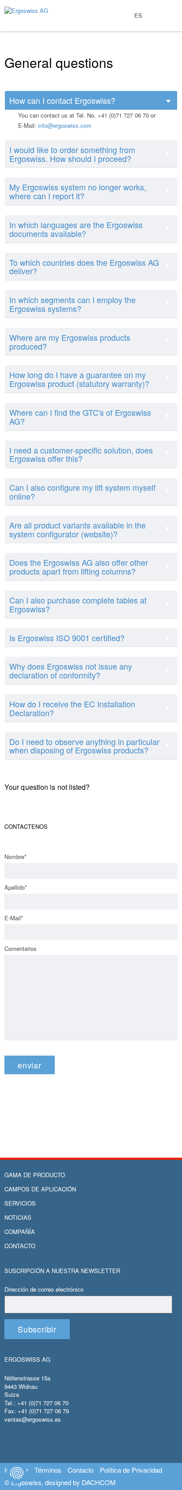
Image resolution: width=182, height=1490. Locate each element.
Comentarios (20, 949)
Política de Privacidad (131, 1470)
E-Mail (13, 918)
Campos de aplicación (40, 1189)
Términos (47, 1470)
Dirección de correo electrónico (43, 1289)
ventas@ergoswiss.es (32, 1419)
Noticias (17, 1218)
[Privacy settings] (17, 1473)
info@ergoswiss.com (64, 125)
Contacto (19, 1246)
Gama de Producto (34, 1175)
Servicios (20, 1203)
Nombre (15, 857)
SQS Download (168, 34)
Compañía (19, 1232)
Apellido (15, 887)
